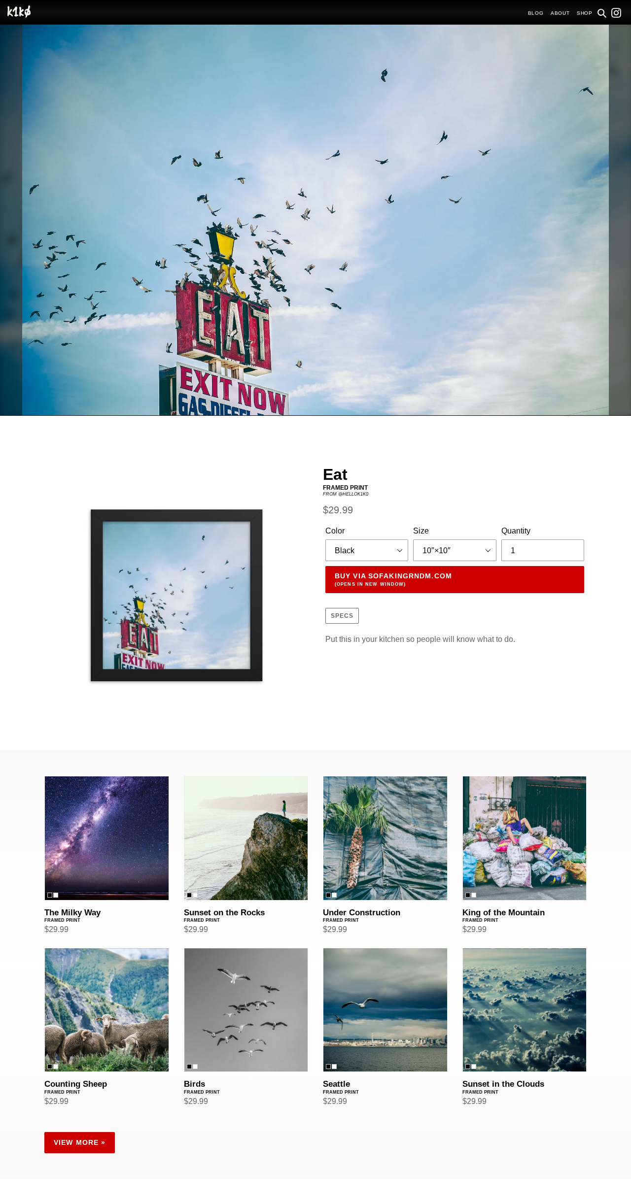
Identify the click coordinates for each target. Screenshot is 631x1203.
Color (335, 531)
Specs (342, 615)
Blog (536, 13)
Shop (585, 13)
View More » (79, 1142)
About (560, 13)
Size (421, 531)
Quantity (515, 531)
